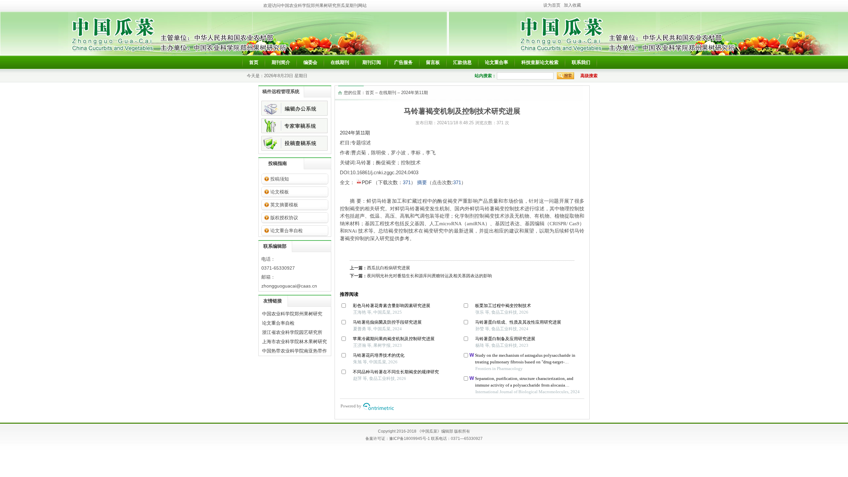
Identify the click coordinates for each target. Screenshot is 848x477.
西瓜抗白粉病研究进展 (388, 267)
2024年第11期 (414, 92)
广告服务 (403, 62)
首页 (253, 62)
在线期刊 (340, 62)
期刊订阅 (371, 62)
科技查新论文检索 (539, 62)
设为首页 (551, 5)
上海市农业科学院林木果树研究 (294, 341)
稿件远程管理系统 (280, 91)
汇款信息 (462, 62)
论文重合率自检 (286, 230)
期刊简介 (281, 62)
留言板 (433, 62)
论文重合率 (496, 62)
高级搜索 (589, 75)
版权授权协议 (284, 217)
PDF (367, 182)
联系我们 (581, 62)
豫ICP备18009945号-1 (409, 438)
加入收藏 (572, 5)
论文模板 (279, 191)
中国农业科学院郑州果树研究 (292, 313)
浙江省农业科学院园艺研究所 (292, 332)
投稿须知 (279, 179)
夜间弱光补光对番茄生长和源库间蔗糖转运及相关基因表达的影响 (429, 275)
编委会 (310, 62)
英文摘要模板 (284, 204)
